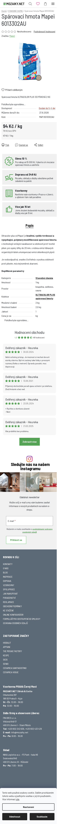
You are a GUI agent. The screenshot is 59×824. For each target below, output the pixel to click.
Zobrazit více (30, 441)
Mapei (12, 35)
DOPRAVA (7, 580)
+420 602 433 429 (33, 728)
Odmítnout (14, 816)
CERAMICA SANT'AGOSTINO (14, 668)
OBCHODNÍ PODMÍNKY (12, 606)
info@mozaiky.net (19, 732)
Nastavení (28, 806)
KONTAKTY (7, 564)
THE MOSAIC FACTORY (12, 651)
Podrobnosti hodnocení (44, 31)
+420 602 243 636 (16, 728)
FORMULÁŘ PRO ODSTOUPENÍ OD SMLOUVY (21, 618)
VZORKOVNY (8, 585)
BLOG (5, 572)
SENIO (5, 663)
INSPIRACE (8, 576)
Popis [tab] (30, 225)
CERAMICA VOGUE (11, 672)
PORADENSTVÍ (9, 597)
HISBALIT (7, 642)
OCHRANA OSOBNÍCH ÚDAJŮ (15, 623)
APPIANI (6, 646)
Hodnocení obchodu (29, 332)
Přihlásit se (16, 539)
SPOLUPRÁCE (9, 589)
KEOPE (6, 655)
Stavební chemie (44, 278)
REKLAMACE (8, 602)
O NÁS (5, 568)
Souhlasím (42, 816)
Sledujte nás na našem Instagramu (30, 466)
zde (17, 799)
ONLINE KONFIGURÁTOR (13, 614)
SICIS (5, 659)
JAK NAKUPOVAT (10, 593)
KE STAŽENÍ (8, 610)
